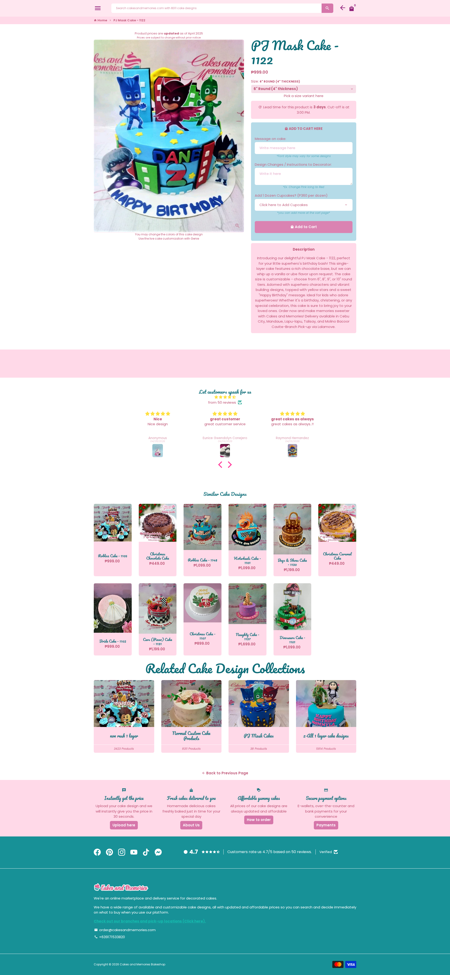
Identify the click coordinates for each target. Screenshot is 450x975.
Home (100, 20)
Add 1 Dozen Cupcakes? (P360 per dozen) (291, 195)
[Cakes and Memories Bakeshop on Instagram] (121, 852)
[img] (225, 397)
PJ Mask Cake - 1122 (129, 20)
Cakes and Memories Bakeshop (142, 964)
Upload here (123, 825)
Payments (326, 825)
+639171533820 (109, 936)
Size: (275, 81)
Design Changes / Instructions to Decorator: (293, 164)
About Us (191, 825)
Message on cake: (270, 138)
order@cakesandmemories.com (125, 929)
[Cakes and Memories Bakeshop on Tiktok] (146, 852)
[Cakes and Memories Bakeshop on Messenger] (158, 852)
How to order (259, 819)
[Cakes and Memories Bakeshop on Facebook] (97, 852)
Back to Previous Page (225, 773)
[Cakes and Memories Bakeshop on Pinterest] (109, 852)
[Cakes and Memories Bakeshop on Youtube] (133, 852)
